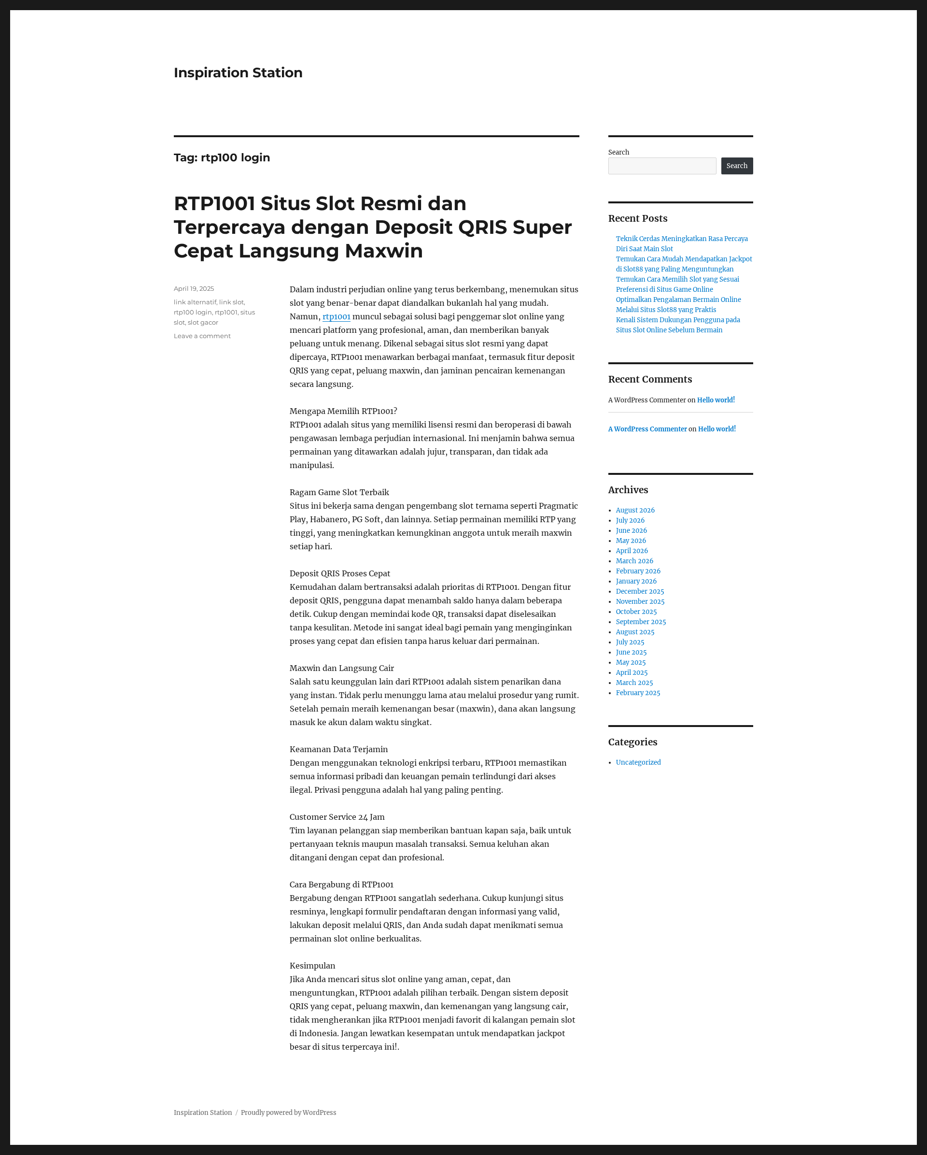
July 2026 (630, 520)
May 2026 (631, 541)
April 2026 (632, 551)
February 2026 (638, 571)
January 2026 (636, 581)
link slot (231, 302)
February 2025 (638, 693)
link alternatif (195, 302)
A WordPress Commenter (647, 429)
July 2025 (630, 642)
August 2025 (635, 632)
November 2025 (640, 602)
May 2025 (631, 662)
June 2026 (631, 531)
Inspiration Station (238, 72)
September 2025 (641, 622)
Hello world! (716, 400)
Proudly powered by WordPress (289, 1113)
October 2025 (636, 612)
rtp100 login (193, 312)
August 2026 (635, 510)
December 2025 (640, 591)
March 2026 (635, 561)
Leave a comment (202, 336)
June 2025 (631, 652)
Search (619, 152)
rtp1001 (337, 316)
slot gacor (203, 322)
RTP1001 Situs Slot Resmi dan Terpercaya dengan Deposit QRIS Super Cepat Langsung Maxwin (373, 226)
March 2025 (634, 683)
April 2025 (632, 673)
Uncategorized (638, 762)
